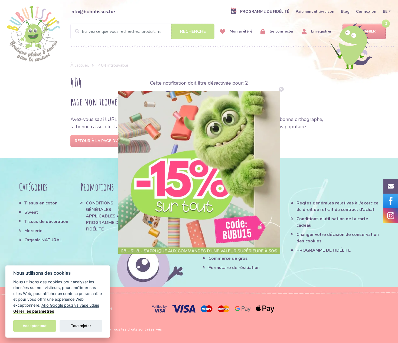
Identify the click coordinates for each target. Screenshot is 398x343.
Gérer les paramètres (33, 311)
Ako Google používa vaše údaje (70, 305)
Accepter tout (35, 325)
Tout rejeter (81, 325)
